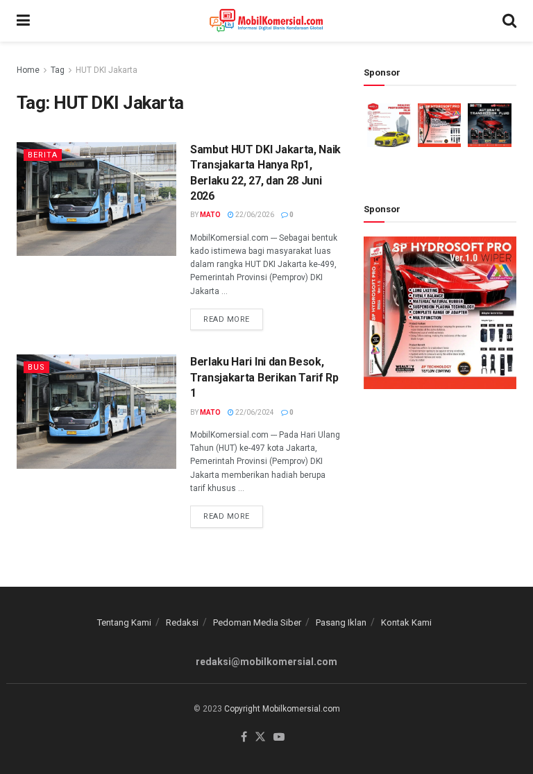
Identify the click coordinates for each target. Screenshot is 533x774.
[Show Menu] (23, 21)
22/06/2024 (254, 412)
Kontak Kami (406, 622)
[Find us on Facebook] (244, 738)
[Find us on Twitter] (260, 738)
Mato (210, 214)
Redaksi (182, 622)
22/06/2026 (254, 214)
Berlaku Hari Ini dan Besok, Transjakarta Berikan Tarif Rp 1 (264, 377)
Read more (233, 316)
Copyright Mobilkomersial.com (282, 709)
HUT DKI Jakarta (106, 70)
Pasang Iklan (341, 622)
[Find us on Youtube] (279, 738)
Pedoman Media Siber (257, 622)
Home (28, 70)
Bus (36, 367)
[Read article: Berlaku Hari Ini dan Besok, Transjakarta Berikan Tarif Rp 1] (96, 411)
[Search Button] (509, 21)
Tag (58, 70)
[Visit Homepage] (266, 21)
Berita (43, 155)
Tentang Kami (124, 622)
